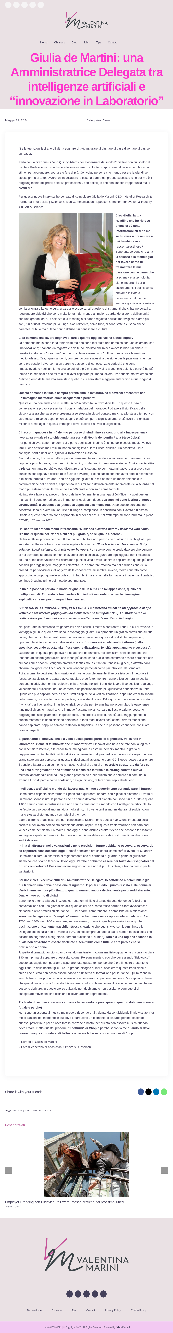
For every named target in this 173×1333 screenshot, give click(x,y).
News (106, 120)
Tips (74, 1310)
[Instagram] (86, 1294)
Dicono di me (34, 1310)
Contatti (90, 1310)
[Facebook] (141, 1092)
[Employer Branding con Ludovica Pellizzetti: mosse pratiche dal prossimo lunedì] (86, 1164)
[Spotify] (103, 1294)
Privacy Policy (113, 1310)
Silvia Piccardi (123, 1327)
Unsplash (84, 1047)
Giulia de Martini (103, 196)
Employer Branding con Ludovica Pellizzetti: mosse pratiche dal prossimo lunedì (65, 1202)
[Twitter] (78, 1294)
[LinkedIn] (156, 1092)
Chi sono (56, 1310)
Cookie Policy (138, 1310)
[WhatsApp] (164, 1092)
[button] (125, 42)
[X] (148, 1092)
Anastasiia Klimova (60, 1047)
